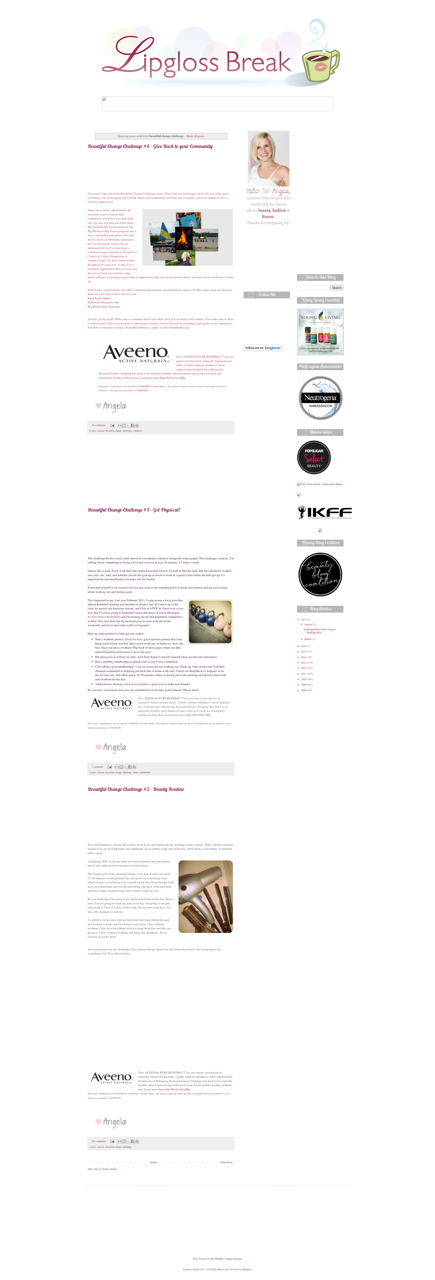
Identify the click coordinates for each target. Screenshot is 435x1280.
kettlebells (145, 772)
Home (153, 1162)
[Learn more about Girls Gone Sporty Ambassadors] (320, 484)
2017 (304, 619)
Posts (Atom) (109, 1169)
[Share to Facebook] (132, 425)
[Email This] (119, 425)
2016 (304, 646)
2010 (304, 679)
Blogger (247, 1269)
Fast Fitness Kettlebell (105, 617)
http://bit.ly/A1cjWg (172, 378)
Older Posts (226, 1162)
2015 (304, 651)
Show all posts (195, 136)
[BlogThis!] (124, 425)
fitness (136, 772)
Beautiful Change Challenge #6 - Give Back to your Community (150, 146)
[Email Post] (112, 425)
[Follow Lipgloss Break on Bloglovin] (263, 350)
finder (106, 298)
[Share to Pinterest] (137, 425)
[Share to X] (128, 425)
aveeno (100, 430)
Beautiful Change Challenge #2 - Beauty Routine (136, 789)
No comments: (99, 425)
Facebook (176, 327)
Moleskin (131, 639)
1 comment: (98, 766)
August (308, 624)
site (117, 302)
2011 (304, 673)
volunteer (137, 430)
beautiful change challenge (119, 430)
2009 (304, 684)
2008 (304, 690)
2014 (304, 657)
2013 (304, 662)
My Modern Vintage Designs (226, 1258)
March (308, 639)
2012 (304, 668)
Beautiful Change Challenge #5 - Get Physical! (134, 510)
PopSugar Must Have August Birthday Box (320, 630)
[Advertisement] (161, 472)
